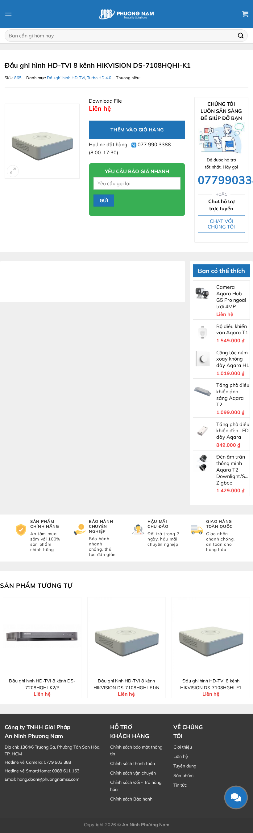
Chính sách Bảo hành (131, 799)
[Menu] (8, 13)
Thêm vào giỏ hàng (137, 129)
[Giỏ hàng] (245, 14)
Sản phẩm (183, 775)
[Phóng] (13, 171)
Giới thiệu (182, 747)
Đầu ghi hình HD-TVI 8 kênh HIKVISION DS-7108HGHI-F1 (211, 684)
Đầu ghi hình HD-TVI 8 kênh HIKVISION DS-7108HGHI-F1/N (126, 684)
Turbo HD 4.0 (99, 77)
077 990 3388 (153, 144)
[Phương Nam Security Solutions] (126, 14)
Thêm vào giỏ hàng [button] (46, 670)
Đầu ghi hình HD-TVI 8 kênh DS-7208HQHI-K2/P (42, 684)
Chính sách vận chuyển (133, 773)
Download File (105, 101)
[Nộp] (241, 35)
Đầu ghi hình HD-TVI (66, 77)
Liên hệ (180, 756)
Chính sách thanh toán (132, 763)
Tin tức (180, 785)
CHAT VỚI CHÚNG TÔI (221, 224)
